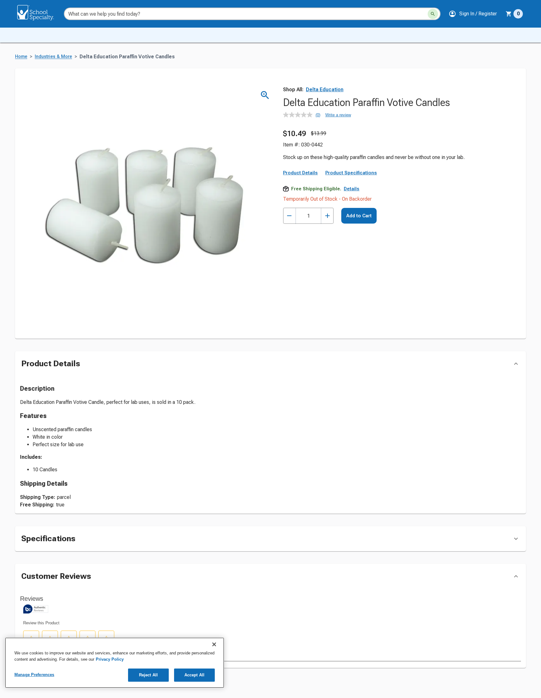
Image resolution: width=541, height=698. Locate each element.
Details (351, 189)
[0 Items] (509, 14)
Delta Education (324, 90)
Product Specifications (351, 173)
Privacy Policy (110, 659)
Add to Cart (359, 216)
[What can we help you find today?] (433, 14)
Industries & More (53, 56)
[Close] (214, 644)
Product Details (300, 173)
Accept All (194, 675)
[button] (473, 14)
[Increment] (327, 216)
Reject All (148, 675)
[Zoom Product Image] (265, 95)
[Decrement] (289, 216)
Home (21, 56)
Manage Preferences (34, 674)
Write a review (338, 115)
